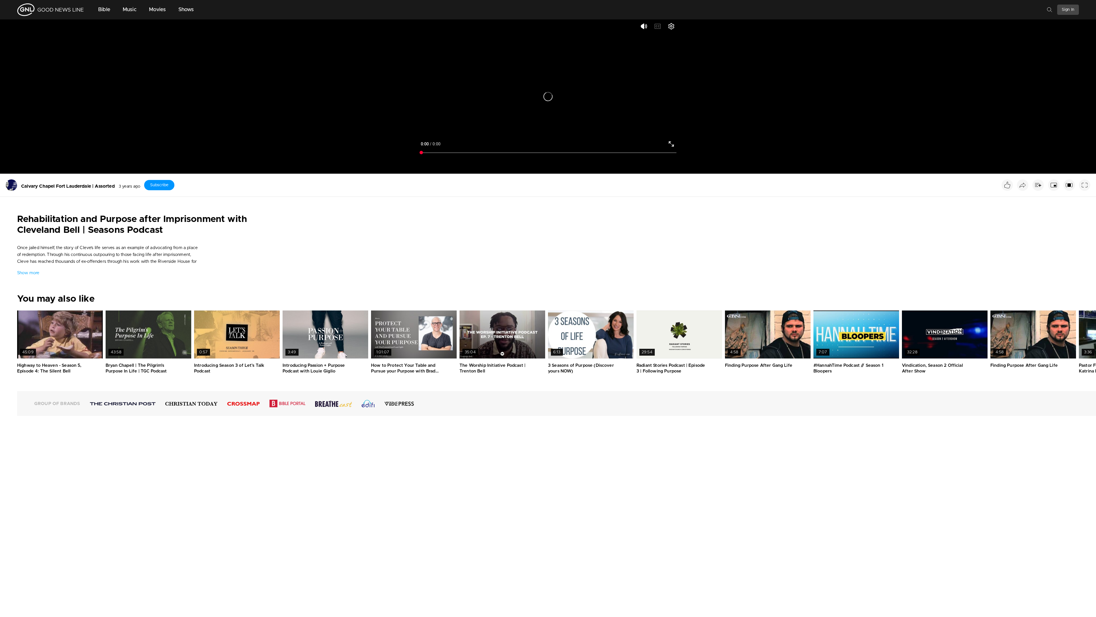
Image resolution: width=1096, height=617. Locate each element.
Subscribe (159, 185)
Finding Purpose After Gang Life (758, 365)
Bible (104, 9)
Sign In (1068, 10)
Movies (157, 9)
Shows (186, 9)
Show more (28, 273)
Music (129, 9)
